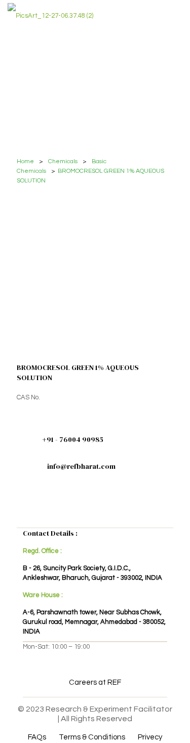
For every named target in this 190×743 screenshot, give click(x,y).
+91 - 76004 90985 (72, 439)
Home (25, 161)
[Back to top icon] (169, 722)
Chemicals (63, 161)
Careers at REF (95, 682)
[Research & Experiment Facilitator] (50, 15)
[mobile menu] (176, 15)
